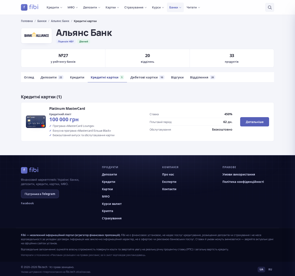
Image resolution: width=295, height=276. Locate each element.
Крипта (107, 211)
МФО (71, 7)
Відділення (202, 77)
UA (261, 269)
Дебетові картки (146, 77)
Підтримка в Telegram (40, 194)
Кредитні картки (106, 77)
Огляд (29, 77)
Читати (192, 7)
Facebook (27, 203)
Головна (27, 21)
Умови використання (238, 174)
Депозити (90, 7)
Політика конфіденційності (243, 182)
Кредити (53, 7)
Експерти (169, 182)
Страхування (133, 7)
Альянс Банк (60, 21)
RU (270, 269)
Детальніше (254, 122)
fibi (31, 7)
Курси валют (112, 204)
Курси (156, 7)
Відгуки (177, 77)
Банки (173, 7)
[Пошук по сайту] (269, 7)
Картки (111, 7)
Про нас (168, 174)
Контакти (169, 189)
